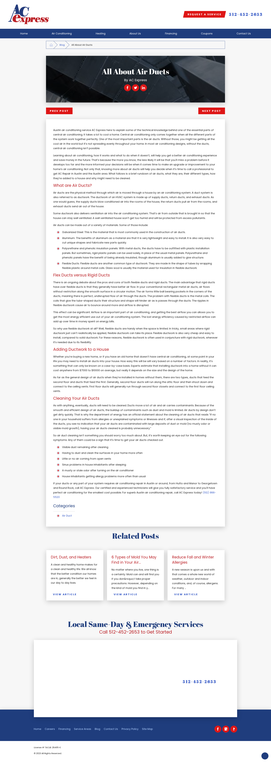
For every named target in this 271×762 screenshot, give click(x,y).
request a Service (204, 14)
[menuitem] (24, 33)
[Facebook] (217, 729)
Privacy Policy (130, 729)
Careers (50, 729)
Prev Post (59, 111)
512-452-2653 (246, 14)
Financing (64, 729)
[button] (264, 755)
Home (37, 729)
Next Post (211, 111)
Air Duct (67, 515)
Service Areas (82, 729)
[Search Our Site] (178, 14)
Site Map (147, 729)
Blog (62, 45)
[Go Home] (51, 45)
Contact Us (111, 729)
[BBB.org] (233, 729)
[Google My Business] (225, 729)
